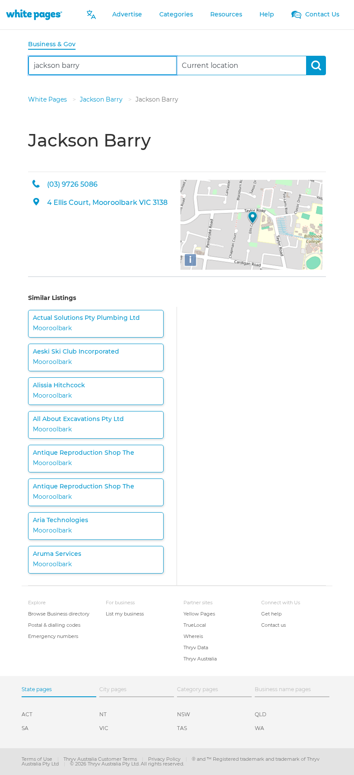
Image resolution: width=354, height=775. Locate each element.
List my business (125, 614)
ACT (27, 714)
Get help (271, 614)
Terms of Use (38, 759)
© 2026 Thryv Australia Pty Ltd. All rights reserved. (127, 764)
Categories (176, 14)
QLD (260, 714)
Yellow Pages (199, 614)
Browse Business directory (58, 614)
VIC (103, 728)
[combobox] (102, 65)
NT (103, 714)
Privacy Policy (165, 759)
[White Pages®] (34, 14)
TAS (182, 728)
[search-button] (316, 65)
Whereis (193, 636)
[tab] (55, 45)
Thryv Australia (200, 659)
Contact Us (321, 14)
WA (259, 728)
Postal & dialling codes (54, 625)
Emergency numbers (53, 636)
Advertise (127, 14)
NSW (183, 714)
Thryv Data (195, 647)
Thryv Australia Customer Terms (100, 759)
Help (266, 14)
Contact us (273, 625)
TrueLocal (194, 625)
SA (25, 728)
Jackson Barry (102, 99)
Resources (226, 14)
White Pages (48, 99)
